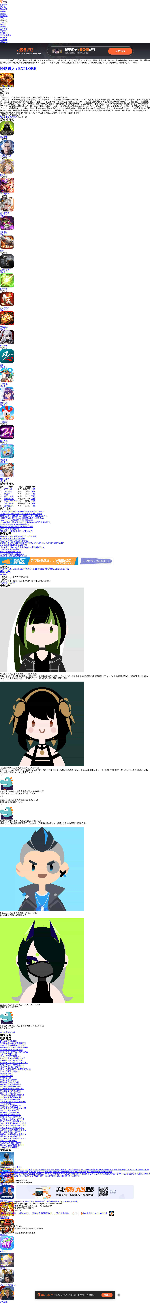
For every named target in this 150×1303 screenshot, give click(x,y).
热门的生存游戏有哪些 (9, 1113)
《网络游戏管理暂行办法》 (42, 1213)
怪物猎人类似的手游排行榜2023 (13, 1045)
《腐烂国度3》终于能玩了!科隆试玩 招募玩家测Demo (22, 518)
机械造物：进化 (88, 1174)
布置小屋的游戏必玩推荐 (10, 1093)
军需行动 (18, 1176)
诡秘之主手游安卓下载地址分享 (13, 1108)
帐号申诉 (29, 1202)
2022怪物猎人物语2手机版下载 (12, 1058)
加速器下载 (5, 117)
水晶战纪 (23, 1174)
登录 (2, 18)
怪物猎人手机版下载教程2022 (12, 1067)
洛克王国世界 (141, 1170)
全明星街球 (9, 506)
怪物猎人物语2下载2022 (10, 1071)
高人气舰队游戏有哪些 (9, 1110)
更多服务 (4, 37)
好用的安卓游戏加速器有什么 (12, 1089)
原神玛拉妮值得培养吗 (9, 529)
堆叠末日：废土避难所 (9, 1174)
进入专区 (4, 215)
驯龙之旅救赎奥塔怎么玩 (10, 552)
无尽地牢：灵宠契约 (51, 1174)
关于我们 (4, 1202)
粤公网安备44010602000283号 (95, 1213)
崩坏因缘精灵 (92, 1172)
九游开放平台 (39, 1202)
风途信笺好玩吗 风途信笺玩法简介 (14, 525)
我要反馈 (4, 1217)
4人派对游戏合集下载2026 (11, 1143)
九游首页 (4, 5)
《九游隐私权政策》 (8, 1213)
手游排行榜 (75, 1170)
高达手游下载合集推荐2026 (11, 1121)
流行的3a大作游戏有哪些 (10, 1087)
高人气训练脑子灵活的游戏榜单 (13, 1126)
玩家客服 (21, 1202)
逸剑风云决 (15, 1172)
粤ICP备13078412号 (8, 1206)
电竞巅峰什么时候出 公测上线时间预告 (16, 531)
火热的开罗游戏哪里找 (9, 1147)
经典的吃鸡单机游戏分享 (10, 1136)
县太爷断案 (65, 1174)
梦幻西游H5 (9, 503)
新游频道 (4, 9)
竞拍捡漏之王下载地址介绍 (11, 1117)
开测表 (3, 11)
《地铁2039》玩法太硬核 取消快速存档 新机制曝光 (21, 514)
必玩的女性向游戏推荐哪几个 (12, 1095)
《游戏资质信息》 (62, 1213)
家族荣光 (132, 1174)
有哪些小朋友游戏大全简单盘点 (13, 1130)
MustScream (108, 1170)
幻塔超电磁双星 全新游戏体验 (12, 539)
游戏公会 (4, 42)
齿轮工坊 (43, 1176)
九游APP (3, 40)
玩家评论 (5, 571)
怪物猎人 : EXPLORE (18, 68)
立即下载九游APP (7, 583)
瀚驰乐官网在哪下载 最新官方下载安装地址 (18, 536)
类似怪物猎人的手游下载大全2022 (14, 1052)
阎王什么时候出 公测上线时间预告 (14, 541)
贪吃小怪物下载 (6, 1076)
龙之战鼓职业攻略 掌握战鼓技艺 (13, 545)
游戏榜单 (43, 1170)
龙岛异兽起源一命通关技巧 (11, 549)
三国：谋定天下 (10, 501)
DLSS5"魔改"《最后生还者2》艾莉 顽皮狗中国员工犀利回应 (25, 522)
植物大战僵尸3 (58, 1172)
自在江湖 (131, 1170)
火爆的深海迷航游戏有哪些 (11, 1097)
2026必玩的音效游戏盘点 (10, 1106)
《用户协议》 (24, 1213)
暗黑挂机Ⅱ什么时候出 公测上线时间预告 (16, 527)
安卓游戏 (4, 29)
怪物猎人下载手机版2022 (10, 1056)
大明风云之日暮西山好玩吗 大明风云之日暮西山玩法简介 (23, 516)
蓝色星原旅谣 (98, 1170)
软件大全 (67, 1170)
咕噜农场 (39, 1174)
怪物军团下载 (5, 1078)
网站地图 (12, 1202)
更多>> (3, 574)
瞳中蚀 (77, 1176)
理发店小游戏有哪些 (8, 1141)
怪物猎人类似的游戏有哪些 (11, 1050)
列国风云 (113, 1174)
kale (82, 1170)
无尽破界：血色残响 (30, 1176)
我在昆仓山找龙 (102, 1174)
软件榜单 (51, 1170)
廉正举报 (74, 1202)
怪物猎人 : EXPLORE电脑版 (11, 569)
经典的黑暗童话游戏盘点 (10, 1115)
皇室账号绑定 (5, 35)
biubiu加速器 (11, 1170)
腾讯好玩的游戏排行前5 (10, 1099)
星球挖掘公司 (76, 1174)
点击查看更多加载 (7, 1032)
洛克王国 (8, 489)
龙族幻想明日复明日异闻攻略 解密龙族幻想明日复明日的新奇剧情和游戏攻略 (32, 543)
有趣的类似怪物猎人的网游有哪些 (14, 1048)
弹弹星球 (48, 1172)
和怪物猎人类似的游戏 (9, 1082)
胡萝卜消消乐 (122, 1174)
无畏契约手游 (80, 1172)
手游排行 (4, 31)
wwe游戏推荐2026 (7, 1104)
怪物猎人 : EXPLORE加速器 (35, 569)
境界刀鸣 (40, 1172)
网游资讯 (4, 16)
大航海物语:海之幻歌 (56, 1176)
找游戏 (3, 7)
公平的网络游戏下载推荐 (10, 1132)
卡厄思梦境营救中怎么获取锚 (12, 554)
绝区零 (7, 494)
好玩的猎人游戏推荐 (8, 1041)
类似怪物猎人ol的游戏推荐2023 (13, 1043)
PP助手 (36, 1170)
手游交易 (20, 1170)
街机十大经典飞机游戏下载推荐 (13, 1123)
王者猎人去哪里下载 (8, 1054)
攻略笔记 (88, 1170)
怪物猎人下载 (5, 1074)
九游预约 (14, 117)
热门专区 (4, 33)
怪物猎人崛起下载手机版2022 (12, 1065)
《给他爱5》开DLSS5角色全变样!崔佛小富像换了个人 (22, 547)
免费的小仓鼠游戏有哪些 (10, 1084)
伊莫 (8, 1172)
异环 (22, 1172)
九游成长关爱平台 (53, 1202)
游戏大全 (59, 1170)
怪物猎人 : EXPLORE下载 (58, 569)
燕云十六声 (9, 496)
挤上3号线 (69, 1176)
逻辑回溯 (31, 1174)
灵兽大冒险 (70, 1172)
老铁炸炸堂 (9, 1176)
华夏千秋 (102, 1172)
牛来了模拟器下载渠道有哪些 (12, 1128)
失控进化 (32, 1172)
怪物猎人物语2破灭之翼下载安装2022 (15, 1069)
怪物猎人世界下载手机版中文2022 (14, 1063)
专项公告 (66, 1202)
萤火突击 (8, 491)
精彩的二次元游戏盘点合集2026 (13, 1134)
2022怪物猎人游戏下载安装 (11, 1060)
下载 (33, 489)
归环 (26, 1172)
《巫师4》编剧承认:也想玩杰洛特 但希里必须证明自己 (22, 511)
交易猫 (3, 1170)
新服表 (3, 14)
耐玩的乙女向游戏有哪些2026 (12, 1145)
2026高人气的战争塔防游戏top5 (13, 1102)
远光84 (109, 1172)
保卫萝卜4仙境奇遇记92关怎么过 (13, 556)
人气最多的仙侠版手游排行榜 (12, 1119)
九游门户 (4, 22)
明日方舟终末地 (120, 1170)
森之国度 (28, 1170)
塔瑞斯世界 (9, 499)
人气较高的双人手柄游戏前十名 (13, 1138)
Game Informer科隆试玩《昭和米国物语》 (17, 520)
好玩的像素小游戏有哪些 (10, 1091)
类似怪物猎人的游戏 (8, 1080)
